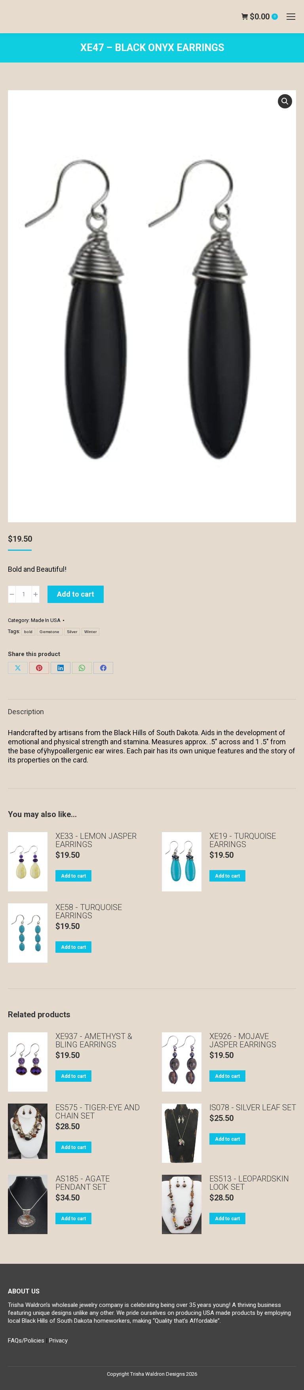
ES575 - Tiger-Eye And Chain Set (97, 1112)
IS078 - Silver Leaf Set (252, 1108)
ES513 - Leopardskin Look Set (249, 1183)
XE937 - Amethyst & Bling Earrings (93, 1040)
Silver (72, 632)
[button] (285, 101)
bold (28, 632)
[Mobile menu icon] (291, 16)
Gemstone (49, 632)
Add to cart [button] (73, 876)
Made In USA (46, 620)
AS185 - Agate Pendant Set (82, 1183)
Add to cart (75, 594)
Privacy (58, 1340)
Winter (90, 632)
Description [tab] (26, 711)
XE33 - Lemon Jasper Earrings (96, 840)
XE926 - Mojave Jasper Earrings (242, 1040)
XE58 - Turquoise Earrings (88, 911)
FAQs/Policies (26, 1340)
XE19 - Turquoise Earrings (242, 840)
